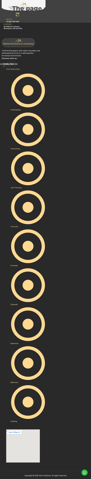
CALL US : (9, 19)
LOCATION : (8, 24)
